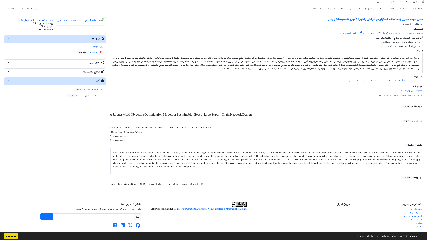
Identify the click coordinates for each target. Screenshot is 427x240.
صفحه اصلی (417, 8)
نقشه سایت (416, 226)
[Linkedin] (122, 226)
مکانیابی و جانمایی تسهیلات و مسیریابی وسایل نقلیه (399, 95)
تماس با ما (317, 8)
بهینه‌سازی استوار (356, 80)
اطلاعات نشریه (388, 8)
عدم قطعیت (372, 80)
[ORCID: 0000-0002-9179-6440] (361, 32)
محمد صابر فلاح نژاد (391, 33)
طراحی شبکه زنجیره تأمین (410, 80)
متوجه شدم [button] (11, 236)
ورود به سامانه (31, 8)
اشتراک (46, 216)
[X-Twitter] (130, 226)
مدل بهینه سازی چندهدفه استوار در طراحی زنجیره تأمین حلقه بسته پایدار (375, 19)
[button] (353, 236)
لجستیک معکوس (388, 80)
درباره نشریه (416, 212)
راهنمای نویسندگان (365, 8)
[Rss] (115, 226)
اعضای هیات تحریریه (412, 216)
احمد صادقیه (369, 33)
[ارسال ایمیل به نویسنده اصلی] (380, 32)
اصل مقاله (89, 52)
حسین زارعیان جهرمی (413, 33)
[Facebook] (137, 226)
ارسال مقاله (346, 8)
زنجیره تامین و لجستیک (411, 90)
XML (96, 47)
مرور (404, 8)
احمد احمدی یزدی (348, 33)
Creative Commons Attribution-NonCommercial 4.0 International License (212, 209)
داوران (332, 8)
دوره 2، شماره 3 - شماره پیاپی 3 (37, 20)
